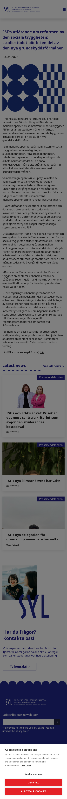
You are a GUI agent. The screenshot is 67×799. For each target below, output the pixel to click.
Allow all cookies (33, 791)
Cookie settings (34, 774)
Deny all (33, 782)
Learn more (26, 765)
